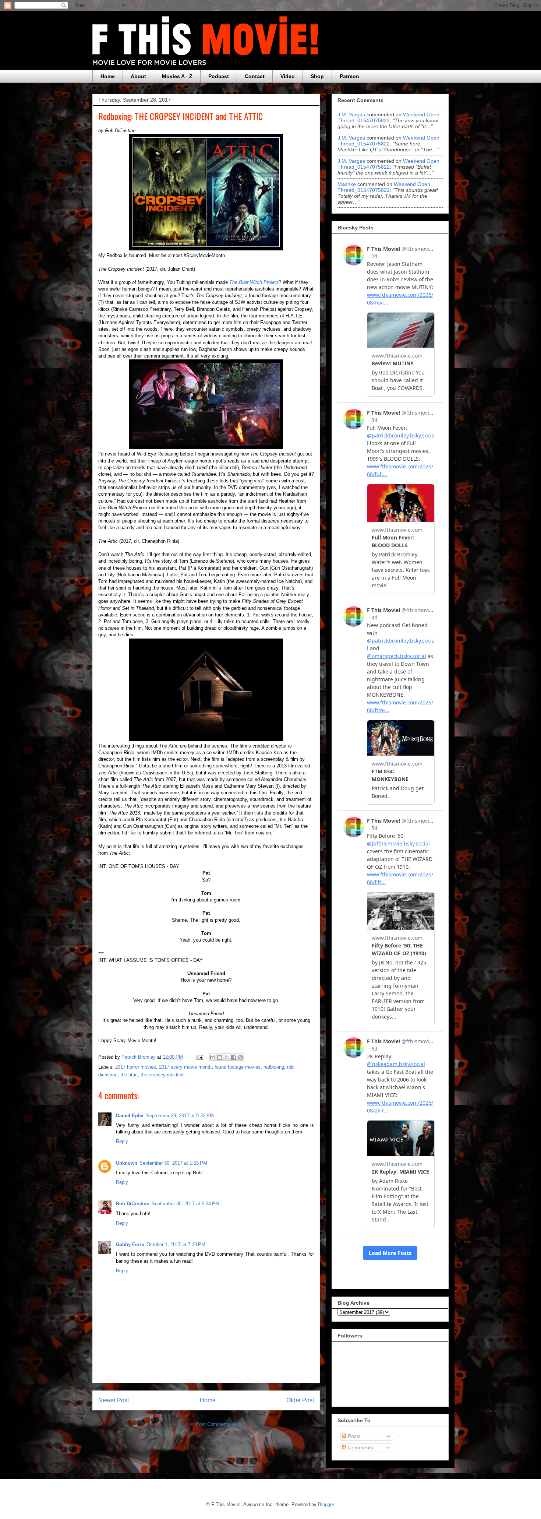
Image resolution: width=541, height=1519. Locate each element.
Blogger (326, 1504)
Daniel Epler (130, 1115)
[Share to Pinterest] (240, 1057)
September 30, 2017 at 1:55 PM (173, 1163)
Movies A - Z (177, 76)
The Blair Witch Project (254, 282)
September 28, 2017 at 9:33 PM (180, 1115)
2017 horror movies (135, 1067)
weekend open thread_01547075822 (388, 117)
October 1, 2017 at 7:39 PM (175, 1244)
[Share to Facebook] (233, 1057)
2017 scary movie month (185, 1067)
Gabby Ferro (130, 1244)
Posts (353, 1436)
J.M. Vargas (351, 114)
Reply (122, 1141)
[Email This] (212, 1057)
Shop (317, 76)
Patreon (349, 76)
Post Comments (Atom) (221, 1424)
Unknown (126, 1163)
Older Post (300, 1400)
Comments (359, 1448)
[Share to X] (226, 1057)
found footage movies (238, 1067)
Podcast (218, 76)
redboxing (274, 1067)
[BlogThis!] (219, 1057)
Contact (255, 76)
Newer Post (113, 1400)
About (138, 76)
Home (107, 76)
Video (287, 76)
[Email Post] (199, 1057)
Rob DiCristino (132, 1203)
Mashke (346, 184)
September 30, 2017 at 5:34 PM (185, 1203)
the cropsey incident (162, 1074)
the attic (129, 1074)
